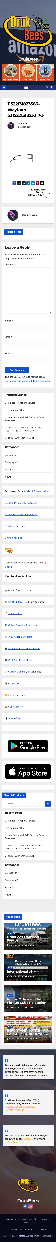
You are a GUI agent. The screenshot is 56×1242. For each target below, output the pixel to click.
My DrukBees (15, 602)
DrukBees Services (15, 526)
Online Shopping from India (22, 625)
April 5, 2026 (16, 1007)
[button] (47, 87)
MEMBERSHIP (48, 1236)
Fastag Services (16, 695)
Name (9, 320)
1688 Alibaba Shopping (20, 636)
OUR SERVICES (16, 1229)
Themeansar (27, 1223)
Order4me (13, 683)
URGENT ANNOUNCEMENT (20, 438)
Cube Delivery (15, 706)
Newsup (44, 1219)
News (8, 476)
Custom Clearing (16, 671)
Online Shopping (13, 537)
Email (8, 336)
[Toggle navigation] (26, 87)
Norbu (28, 590)
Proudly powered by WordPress (19, 1219)
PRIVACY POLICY (9, 1236)
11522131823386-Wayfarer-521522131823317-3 (37, 194)
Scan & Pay (14, 718)
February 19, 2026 (19, 1039)
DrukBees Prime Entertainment (24, 648)
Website (9, 353)
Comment (11, 264)
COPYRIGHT (41, 1229)
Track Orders (15, 613)
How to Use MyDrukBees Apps (21, 514)
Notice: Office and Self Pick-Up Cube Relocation (26, 1001)
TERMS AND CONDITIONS (30, 1236)
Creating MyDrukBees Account (21, 503)
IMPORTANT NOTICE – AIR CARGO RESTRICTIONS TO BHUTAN (28, 1033)
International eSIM (15, 410)
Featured (9, 469)
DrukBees (28, 59)
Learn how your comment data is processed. (28, 381)
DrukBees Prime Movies (20, 660)
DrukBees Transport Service (20, 402)
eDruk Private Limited (38, 491)
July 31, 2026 (16, 945)
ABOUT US (29, 1229)
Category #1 (11, 455)
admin (24, 123)
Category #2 (11, 462)
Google (8, 566)
